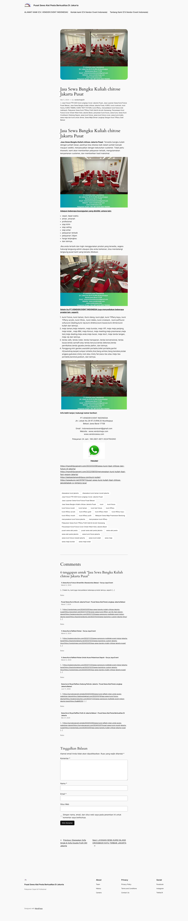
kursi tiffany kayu (118, 512)
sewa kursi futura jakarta (91, 534)
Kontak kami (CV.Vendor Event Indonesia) (89, 12)
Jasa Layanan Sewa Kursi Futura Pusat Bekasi (78, 500)
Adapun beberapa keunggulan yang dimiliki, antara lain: (86, 211)
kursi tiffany (96, 108)
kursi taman (83, 508)
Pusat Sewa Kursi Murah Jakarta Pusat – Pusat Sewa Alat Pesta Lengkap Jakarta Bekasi (93, 602)
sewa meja (108, 538)
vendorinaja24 (79, 100)
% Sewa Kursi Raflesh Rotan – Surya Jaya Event (78, 631)
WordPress (39, 908)
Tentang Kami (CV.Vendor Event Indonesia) (129, 12)
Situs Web (64, 804)
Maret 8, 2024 (66, 633)
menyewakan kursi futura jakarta (73, 519)
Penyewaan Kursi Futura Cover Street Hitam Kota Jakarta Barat (84, 527)
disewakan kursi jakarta (70, 493)
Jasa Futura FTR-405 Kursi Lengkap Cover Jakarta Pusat (82, 103)
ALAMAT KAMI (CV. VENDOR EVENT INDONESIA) (46, 12)
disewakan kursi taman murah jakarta (95, 493)
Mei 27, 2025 (65, 718)
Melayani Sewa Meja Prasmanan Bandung (110, 515)
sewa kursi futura (87, 115)
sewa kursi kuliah (117, 115)
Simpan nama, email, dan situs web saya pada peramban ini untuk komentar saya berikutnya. (92, 816)
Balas (62, 595)
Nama (63, 783)
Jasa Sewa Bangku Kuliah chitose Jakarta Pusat (87, 105)
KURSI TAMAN (70, 108)
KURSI (107, 105)
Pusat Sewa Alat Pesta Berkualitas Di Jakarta (56, 5)
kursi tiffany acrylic (68, 512)
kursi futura (111, 504)
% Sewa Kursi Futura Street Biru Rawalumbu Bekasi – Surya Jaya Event (87, 583)
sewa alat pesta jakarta (70, 534)
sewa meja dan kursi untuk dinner (72, 117)
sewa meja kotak (85, 542)
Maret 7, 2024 (66, 604)
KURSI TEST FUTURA (84, 108)
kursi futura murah (68, 508)
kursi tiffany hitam (101, 512)
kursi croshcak (116, 105)
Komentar (65, 758)
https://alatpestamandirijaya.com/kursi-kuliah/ (80, 477)
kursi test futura (96, 508)
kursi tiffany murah (68, 515)
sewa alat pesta (112, 530)
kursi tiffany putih (85, 515)
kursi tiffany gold (85, 512)
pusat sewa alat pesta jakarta (91, 530)
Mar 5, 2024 (64, 100)
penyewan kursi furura (101, 113)
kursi (101, 504)
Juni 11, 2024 (65, 689)
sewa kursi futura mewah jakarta (73, 538)
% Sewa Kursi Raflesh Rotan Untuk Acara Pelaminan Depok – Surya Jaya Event (89, 657)
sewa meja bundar (68, 542)
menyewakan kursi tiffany (98, 519)
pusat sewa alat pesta (69, 530)
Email (63, 794)
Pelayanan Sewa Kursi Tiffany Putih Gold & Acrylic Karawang (89, 110)
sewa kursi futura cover (102, 115)
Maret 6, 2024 (66, 585)
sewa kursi (114, 113)
